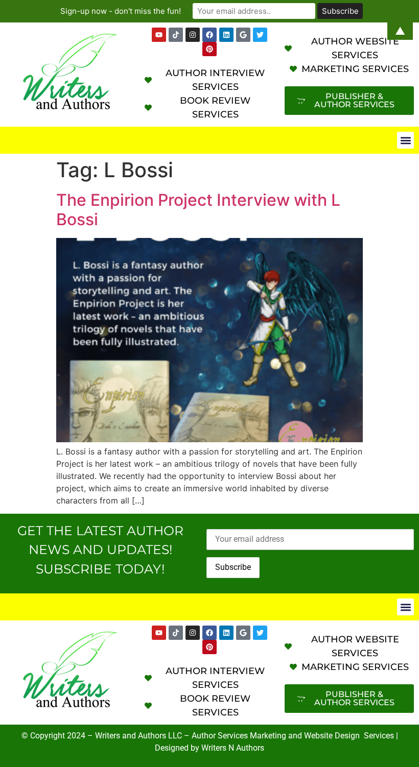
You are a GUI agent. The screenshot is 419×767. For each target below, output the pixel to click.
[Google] (243, 633)
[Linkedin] (226, 633)
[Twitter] (260, 633)
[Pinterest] (209, 49)
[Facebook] (209, 633)
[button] (405, 140)
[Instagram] (192, 633)
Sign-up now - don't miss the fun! (120, 11)
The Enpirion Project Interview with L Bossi (198, 209)
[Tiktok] (176, 633)
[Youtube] (159, 633)
